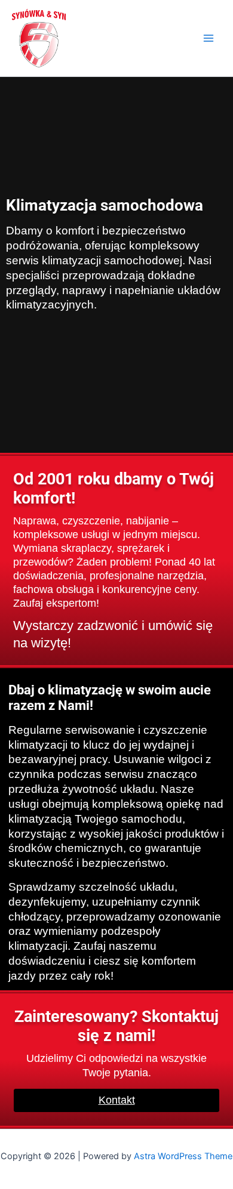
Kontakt (117, 1100)
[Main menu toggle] (208, 38)
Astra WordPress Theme (183, 1156)
